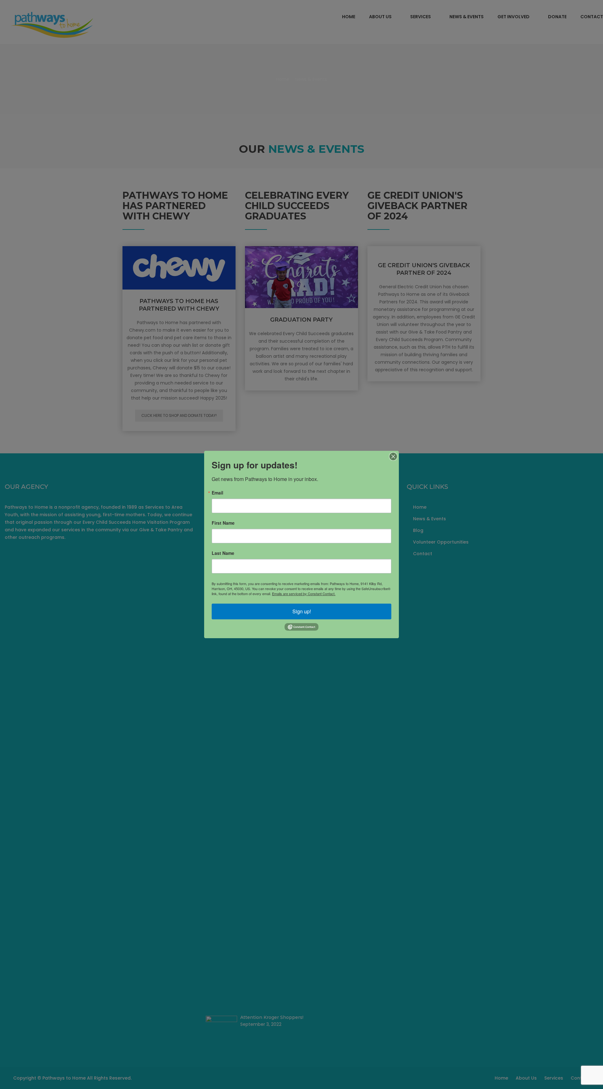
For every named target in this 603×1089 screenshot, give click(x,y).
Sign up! (301, 611)
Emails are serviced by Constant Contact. (303, 593)
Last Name (223, 553)
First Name (223, 523)
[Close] (393, 456)
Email (217, 492)
